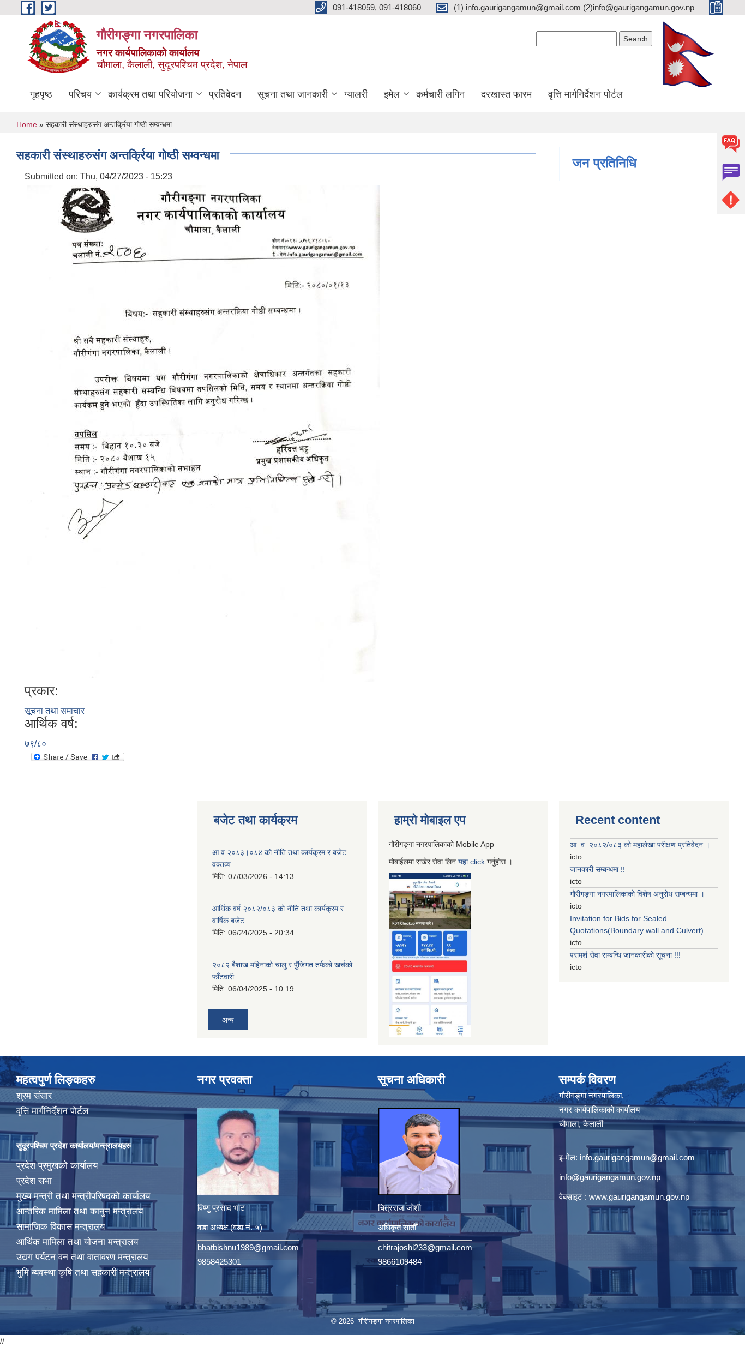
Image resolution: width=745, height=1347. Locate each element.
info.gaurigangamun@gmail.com (637, 1157)
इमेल (392, 94)
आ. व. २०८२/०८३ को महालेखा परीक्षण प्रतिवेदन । (640, 844)
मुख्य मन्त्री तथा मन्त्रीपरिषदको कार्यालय (83, 1196)
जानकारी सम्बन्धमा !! (597, 869)
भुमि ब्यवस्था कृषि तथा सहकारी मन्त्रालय (82, 1272)
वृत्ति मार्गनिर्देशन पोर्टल (585, 94)
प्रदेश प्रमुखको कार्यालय (57, 1165)
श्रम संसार (34, 1096)
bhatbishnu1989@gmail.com (248, 1247)
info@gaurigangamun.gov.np (609, 1177)
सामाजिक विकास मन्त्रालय (60, 1227)
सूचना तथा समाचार (55, 710)
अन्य (228, 1019)
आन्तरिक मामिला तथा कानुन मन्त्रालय (79, 1211)
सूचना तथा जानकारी (292, 94)
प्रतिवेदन (225, 94)
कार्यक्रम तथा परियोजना (150, 94)
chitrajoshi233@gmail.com (425, 1247)
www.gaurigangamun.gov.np (639, 1196)
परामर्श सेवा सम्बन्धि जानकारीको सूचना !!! (625, 955)
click (477, 861)
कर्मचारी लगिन (440, 94)
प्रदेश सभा (34, 1181)
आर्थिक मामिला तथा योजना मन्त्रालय (77, 1242)
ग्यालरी (356, 94)
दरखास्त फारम (506, 94)
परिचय (80, 94)
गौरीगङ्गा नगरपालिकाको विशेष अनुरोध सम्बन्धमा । (637, 893)
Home (26, 124)
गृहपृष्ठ (41, 94)
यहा (464, 861)
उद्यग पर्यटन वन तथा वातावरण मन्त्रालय (82, 1257)
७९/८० (35, 743)
